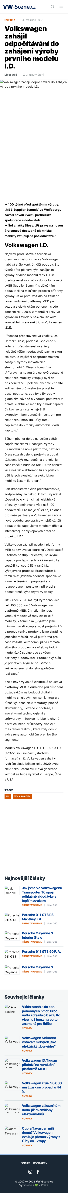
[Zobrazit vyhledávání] (52, 7)
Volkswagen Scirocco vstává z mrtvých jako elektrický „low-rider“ (39, 1042)
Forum (25, 1163)
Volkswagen (22, 796)
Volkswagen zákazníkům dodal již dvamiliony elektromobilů (41, 1110)
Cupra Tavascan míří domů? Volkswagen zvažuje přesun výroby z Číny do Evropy (41, 1134)
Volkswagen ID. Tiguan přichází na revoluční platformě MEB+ (39, 1064)
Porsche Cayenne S (37, 967)
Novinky (10, 19)
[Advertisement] (34, 163)
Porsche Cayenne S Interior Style (37, 935)
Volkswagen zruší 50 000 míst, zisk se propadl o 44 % (42, 1087)
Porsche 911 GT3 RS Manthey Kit (38, 917)
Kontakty (40, 1163)
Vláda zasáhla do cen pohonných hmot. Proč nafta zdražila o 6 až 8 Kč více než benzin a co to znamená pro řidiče (41, 1015)
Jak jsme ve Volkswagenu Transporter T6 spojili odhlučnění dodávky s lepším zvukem (42, 894)
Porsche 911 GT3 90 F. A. (41, 952)
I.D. (8, 796)
